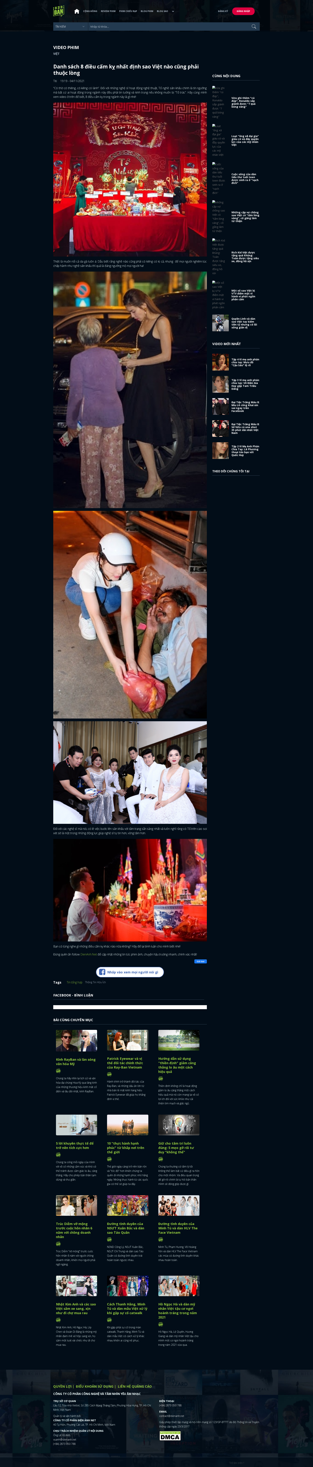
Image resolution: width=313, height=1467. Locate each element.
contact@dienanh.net (171, 1416)
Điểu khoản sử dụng (94, 1386)
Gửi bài (201, 961)
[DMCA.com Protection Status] (170, 1435)
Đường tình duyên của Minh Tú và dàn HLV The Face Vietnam (178, 1228)
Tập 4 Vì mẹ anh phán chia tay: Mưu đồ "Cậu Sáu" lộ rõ (245, 362)
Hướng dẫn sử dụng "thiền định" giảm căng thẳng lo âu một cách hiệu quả (177, 1065)
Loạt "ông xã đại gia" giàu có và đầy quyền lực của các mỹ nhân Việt (245, 140)
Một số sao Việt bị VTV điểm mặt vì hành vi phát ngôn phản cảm (243, 295)
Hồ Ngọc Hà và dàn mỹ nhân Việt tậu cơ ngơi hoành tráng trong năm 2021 (177, 1310)
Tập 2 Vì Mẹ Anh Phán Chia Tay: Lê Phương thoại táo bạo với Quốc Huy (245, 451)
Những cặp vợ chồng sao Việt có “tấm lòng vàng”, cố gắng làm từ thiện (245, 217)
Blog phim (147, 11)
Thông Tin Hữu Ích (95, 982)
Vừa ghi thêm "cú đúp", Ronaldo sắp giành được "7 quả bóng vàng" (243, 102)
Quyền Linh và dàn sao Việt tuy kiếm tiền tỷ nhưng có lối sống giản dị (244, 323)
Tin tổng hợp (74, 982)
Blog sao (162, 11)
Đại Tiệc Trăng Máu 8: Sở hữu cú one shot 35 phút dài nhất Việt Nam (245, 428)
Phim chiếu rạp (128, 11)
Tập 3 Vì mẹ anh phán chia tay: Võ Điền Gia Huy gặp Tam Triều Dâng (245, 384)
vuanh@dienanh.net (64, 1439)
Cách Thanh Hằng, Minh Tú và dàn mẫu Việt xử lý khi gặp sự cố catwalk (127, 1308)
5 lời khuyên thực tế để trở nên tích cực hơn (75, 1145)
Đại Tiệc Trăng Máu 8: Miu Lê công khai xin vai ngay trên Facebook (245, 406)
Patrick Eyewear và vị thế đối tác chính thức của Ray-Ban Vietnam (125, 1062)
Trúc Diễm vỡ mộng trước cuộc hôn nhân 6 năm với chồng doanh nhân (74, 1230)
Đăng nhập (243, 11)
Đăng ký (223, 11)
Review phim (108, 11)
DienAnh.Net (88, 954)
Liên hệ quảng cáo (135, 1386)
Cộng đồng (90, 11)
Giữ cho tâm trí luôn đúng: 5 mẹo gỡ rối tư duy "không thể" (176, 1147)
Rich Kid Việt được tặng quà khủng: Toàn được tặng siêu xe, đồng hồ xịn (245, 257)
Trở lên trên (236, 1463)
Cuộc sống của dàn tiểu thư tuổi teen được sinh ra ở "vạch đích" (244, 178)
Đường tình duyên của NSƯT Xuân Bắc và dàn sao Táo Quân (125, 1228)
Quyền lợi (62, 1386)
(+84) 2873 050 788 (64, 1444)
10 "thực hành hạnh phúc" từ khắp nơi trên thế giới (125, 1147)
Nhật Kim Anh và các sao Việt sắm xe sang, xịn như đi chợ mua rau (76, 1308)
